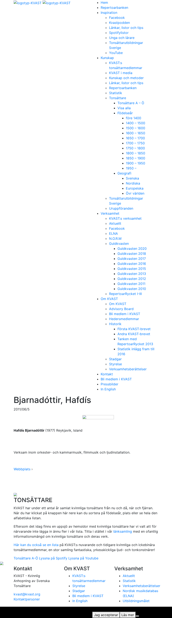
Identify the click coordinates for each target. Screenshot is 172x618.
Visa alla (124, 108)
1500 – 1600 (135, 128)
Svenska (132, 178)
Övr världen (135, 193)
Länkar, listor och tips (126, 28)
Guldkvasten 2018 (131, 253)
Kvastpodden (119, 23)
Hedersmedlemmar (124, 319)
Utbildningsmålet (136, 601)
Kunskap (107, 58)
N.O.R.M (115, 238)
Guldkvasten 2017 (131, 258)
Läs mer (127, 615)
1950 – (131, 168)
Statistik (115, 93)
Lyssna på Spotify (53, 558)
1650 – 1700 (135, 138)
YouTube (116, 53)
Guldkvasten (119, 243)
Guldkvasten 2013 (131, 274)
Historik (115, 324)
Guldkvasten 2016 (131, 264)
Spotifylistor (119, 33)
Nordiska (133, 183)
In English (108, 389)
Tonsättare (117, 98)
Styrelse (115, 364)
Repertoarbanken (114, 7)
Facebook (117, 17)
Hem (104, 2)
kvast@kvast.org (27, 594)
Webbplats (22, 469)
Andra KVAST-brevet (133, 334)
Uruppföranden (121, 208)
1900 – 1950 (135, 163)
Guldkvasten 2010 (131, 289)
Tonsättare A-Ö (26, 558)
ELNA (113, 233)
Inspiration (109, 12)
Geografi (124, 173)
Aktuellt (115, 223)
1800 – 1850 (135, 153)
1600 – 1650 (135, 133)
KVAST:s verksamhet (125, 218)
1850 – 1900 (135, 158)
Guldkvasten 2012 (131, 279)
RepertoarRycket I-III (125, 294)
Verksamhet (110, 213)
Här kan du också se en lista (36, 545)
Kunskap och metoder (126, 78)
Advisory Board (121, 309)
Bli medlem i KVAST (124, 314)
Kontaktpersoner (27, 599)
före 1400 (133, 118)
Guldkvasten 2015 (131, 269)
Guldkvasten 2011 (131, 284)
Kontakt (107, 374)
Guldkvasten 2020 (132, 248)
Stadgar (115, 359)
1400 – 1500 (135, 123)
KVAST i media (120, 73)
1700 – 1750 (135, 143)
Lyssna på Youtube (83, 558)
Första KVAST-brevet (134, 329)
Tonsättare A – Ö (130, 103)
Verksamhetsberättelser (128, 369)
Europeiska (134, 188)
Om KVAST (109, 299)
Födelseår (125, 113)
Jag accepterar (106, 615)
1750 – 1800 (135, 148)
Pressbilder (109, 384)
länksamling (122, 531)
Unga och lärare (121, 38)
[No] (137, 616)
